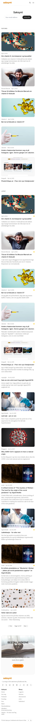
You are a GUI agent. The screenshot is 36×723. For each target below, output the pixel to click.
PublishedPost (5, 610)
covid (2, 485)
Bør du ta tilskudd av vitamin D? (12, 122)
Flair (25, 720)
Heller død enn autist (8, 613)
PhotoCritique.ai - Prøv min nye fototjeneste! (17, 181)
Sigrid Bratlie (4, 413)
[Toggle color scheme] (29, 720)
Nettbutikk (18, 666)
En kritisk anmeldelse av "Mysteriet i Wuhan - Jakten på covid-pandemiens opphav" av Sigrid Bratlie (17, 570)
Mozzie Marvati (5, 88)
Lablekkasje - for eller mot (10, 532)
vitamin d (4, 119)
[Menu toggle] (33, 2)
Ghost (20, 720)
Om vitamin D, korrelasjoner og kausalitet (16, 56)
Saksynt (8, 720)
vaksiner (3, 147)
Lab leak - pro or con (8, 416)
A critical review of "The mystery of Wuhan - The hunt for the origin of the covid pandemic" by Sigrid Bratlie (17, 490)
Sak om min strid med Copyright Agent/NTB (17, 380)
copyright (4, 377)
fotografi (3, 178)
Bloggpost (4, 449)
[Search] (30, 2)
